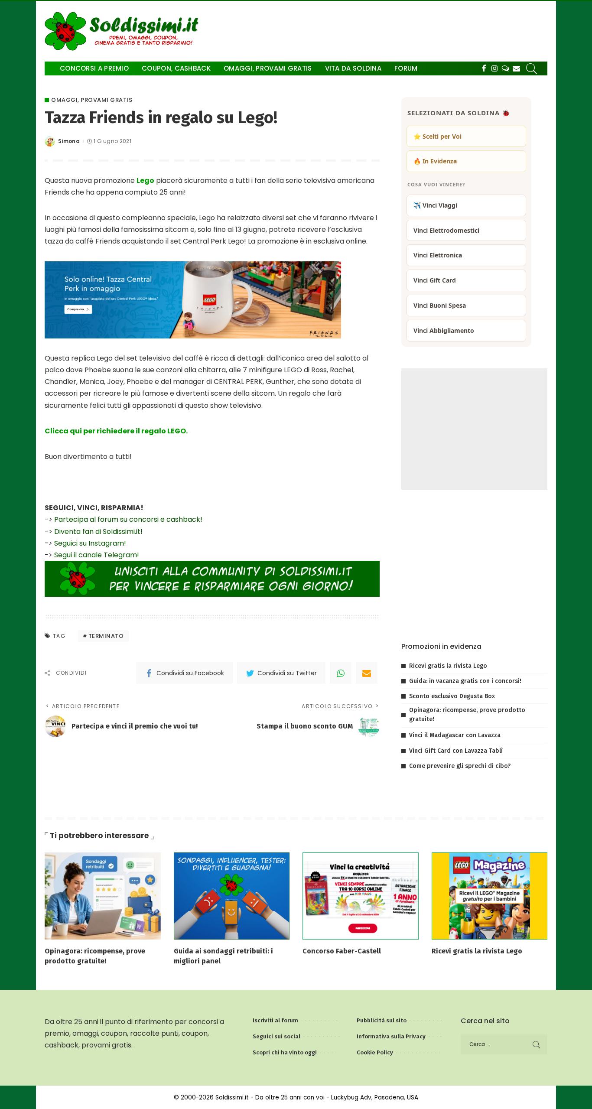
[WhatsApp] (340, 673)
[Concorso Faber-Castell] (361, 896)
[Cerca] (532, 68)
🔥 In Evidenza (435, 161)
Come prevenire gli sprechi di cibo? (460, 766)
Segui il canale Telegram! (96, 555)
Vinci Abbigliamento (443, 330)
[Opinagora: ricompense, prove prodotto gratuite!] (103, 896)
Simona (69, 141)
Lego (145, 180)
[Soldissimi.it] (124, 31)
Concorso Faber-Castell (342, 951)
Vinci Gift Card (434, 280)
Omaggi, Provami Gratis (91, 100)
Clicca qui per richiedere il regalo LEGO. (116, 431)
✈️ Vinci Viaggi (435, 205)
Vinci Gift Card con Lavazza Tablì (456, 751)
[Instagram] (494, 68)
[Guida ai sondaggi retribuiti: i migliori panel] (232, 896)
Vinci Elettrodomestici (446, 230)
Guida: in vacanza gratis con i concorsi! (465, 681)
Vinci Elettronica (437, 255)
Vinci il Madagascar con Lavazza (455, 735)
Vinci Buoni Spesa (439, 305)
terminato (106, 636)
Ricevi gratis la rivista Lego (448, 666)
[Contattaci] (516, 68)
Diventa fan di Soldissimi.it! (98, 532)
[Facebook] (483, 68)
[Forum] (505, 68)
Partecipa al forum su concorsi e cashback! (128, 519)
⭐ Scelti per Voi (437, 136)
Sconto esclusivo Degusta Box (452, 696)
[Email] (366, 673)
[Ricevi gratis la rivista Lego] (490, 896)
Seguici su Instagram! (90, 543)
